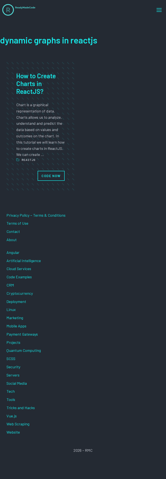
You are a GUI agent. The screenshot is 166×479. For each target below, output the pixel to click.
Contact (13, 231)
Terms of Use (17, 223)
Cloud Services (18, 268)
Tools (10, 399)
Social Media (16, 383)
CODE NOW (51, 176)
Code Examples (19, 276)
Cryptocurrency (19, 293)
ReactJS (29, 160)
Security (13, 366)
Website (13, 432)
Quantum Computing (23, 350)
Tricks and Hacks (20, 407)
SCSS (10, 358)
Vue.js (11, 415)
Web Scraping (17, 423)
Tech (10, 391)
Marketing (14, 317)
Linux (11, 309)
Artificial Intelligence (23, 260)
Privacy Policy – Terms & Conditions (35, 215)
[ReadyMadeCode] (18, 10)
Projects (13, 342)
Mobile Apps (16, 326)
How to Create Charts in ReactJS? (36, 83)
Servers (12, 375)
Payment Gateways (22, 334)
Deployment (16, 301)
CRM (10, 285)
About (11, 239)
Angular (12, 252)
